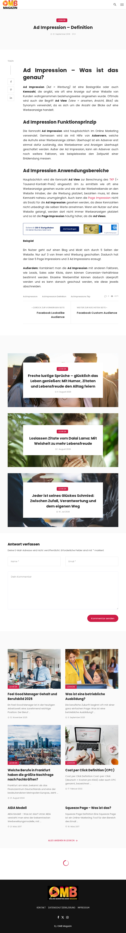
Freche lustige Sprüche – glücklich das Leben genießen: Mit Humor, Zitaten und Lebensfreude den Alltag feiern (63, 381)
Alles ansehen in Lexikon (61, 840)
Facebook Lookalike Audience (51, 315)
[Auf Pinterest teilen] (11, 90)
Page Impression (99, 198)
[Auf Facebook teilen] (11, 82)
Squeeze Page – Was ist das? (88, 808)
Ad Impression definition (54, 296)
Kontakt (41, 907)
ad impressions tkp (80, 296)
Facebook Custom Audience (97, 313)
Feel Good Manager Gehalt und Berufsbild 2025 (32, 696)
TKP (111, 179)
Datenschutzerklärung (61, 907)
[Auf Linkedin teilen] (11, 98)
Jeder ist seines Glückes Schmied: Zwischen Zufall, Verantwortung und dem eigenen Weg (63, 501)
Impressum (83, 907)
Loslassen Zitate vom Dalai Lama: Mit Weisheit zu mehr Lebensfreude (63, 441)
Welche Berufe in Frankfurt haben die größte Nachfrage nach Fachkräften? (30, 775)
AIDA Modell (17, 808)
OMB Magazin (64, 926)
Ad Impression (30, 296)
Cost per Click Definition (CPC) (89, 770)
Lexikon (62, 20)
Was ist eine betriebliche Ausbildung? (85, 696)
